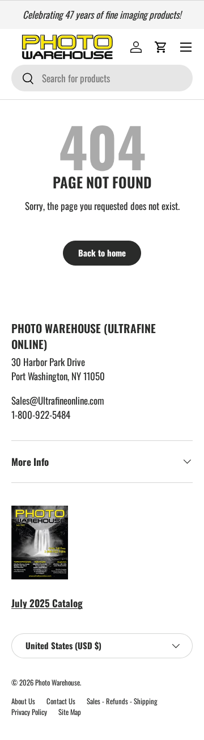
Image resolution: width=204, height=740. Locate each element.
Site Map (69, 712)
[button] (160, 47)
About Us (23, 701)
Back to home (102, 252)
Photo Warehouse (57, 682)
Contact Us (60, 701)
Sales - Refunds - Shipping (122, 701)
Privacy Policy (29, 712)
